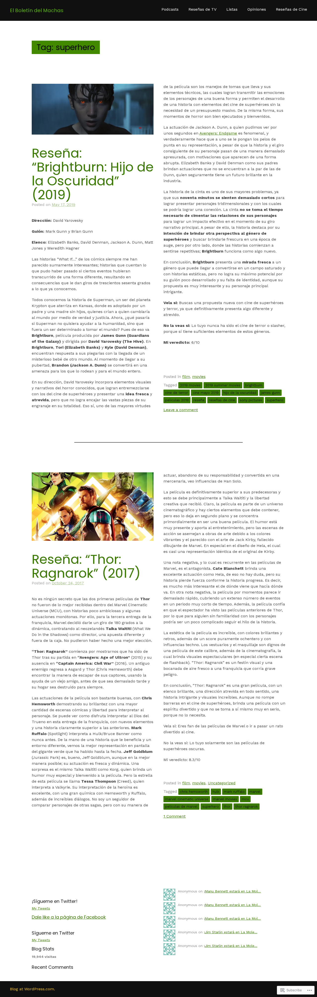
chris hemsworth (194, 792)
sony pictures (251, 400)
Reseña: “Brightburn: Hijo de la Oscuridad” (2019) (93, 174)
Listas (232, 9)
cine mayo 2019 (206, 393)
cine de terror (176, 393)
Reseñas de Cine (291, 9)
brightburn (253, 385)
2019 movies (190, 385)
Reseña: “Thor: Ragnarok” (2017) (86, 566)
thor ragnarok (246, 806)
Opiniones (256, 9)
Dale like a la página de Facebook (69, 917)
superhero (275, 400)
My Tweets (41, 908)
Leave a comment (180, 409)
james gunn (270, 393)
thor (227, 806)
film (186, 376)
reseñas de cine (222, 400)
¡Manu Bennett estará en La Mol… (232, 891)
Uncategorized (222, 783)
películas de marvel (181, 806)
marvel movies (225, 799)
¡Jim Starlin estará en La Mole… (230, 932)
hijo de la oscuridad (239, 393)
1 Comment (174, 816)
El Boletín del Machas (36, 10)
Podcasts (170, 9)
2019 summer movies (222, 385)
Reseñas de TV (202, 9)
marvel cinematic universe (186, 799)
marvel (255, 792)
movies (199, 376)
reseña (198, 400)
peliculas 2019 (177, 400)
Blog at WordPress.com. (32, 989)
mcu (245, 799)
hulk (215, 792)
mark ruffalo (234, 792)
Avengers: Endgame (218, 133)
